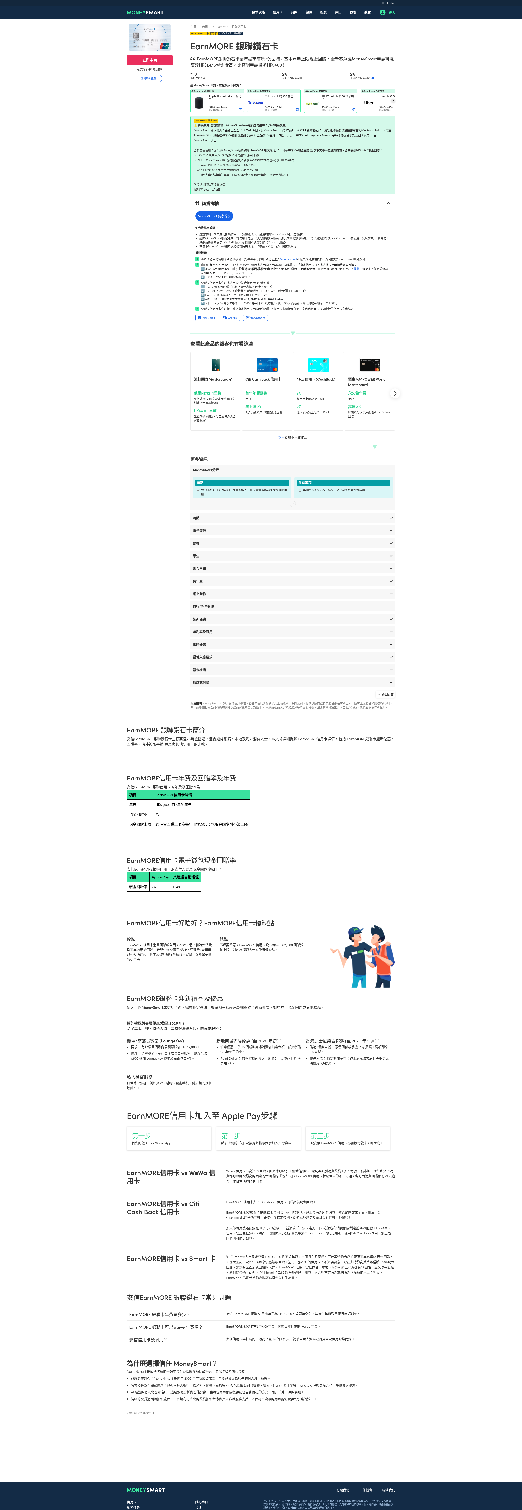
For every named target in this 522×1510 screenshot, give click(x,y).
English (391, 2)
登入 (392, 12)
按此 (356, 269)
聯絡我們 (388, 1490)
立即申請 (149, 59)
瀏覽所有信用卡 (149, 78)
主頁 (193, 26)
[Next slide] (393, 101)
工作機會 (365, 1490)
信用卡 (278, 12)
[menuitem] (258, 12)
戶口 (338, 12)
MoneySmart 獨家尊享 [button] (214, 216)
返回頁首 (388, 694)
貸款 (294, 12)
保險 (309, 12)
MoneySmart (288, 259)
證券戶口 (201, 1502)
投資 (323, 12)
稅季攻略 (258, 12)
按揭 (198, 1507)
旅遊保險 (133, 1507)
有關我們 (342, 1490)
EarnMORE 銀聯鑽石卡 (231, 26)
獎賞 (367, 12)
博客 (353, 12)
